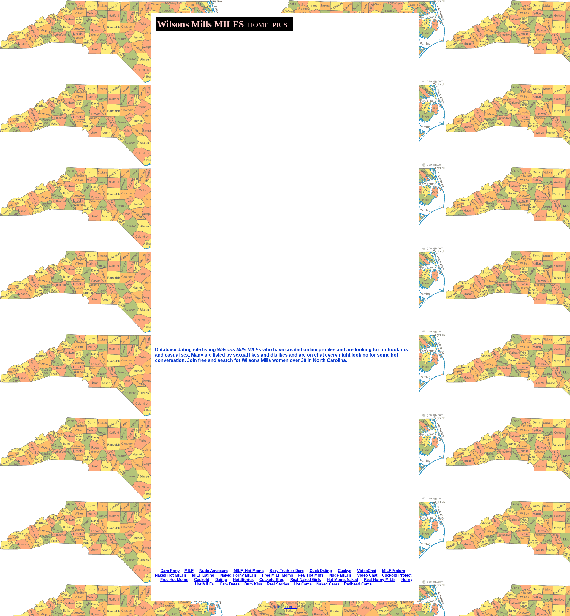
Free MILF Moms (277, 575)
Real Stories (278, 584)
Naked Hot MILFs (170, 575)
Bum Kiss (253, 584)
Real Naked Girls (305, 579)
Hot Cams (303, 584)
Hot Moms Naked (342, 579)
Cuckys (344, 571)
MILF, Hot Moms (249, 571)
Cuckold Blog (271, 579)
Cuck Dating (321, 571)
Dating (221, 579)
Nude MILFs (340, 575)
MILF (189, 571)
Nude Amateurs (214, 571)
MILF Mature (393, 571)
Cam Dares (230, 584)
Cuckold (201, 579)
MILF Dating (203, 575)
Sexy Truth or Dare (287, 571)
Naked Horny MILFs (238, 575)
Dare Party (170, 571)
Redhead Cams (358, 584)
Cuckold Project (396, 575)
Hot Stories (243, 579)
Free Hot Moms (174, 579)
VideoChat (366, 571)
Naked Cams (327, 584)
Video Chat (367, 575)
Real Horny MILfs (379, 579)
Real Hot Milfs (310, 575)
